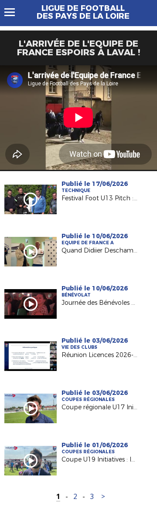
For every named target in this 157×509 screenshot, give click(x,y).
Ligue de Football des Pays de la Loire (83, 12)
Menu (13, 12)
